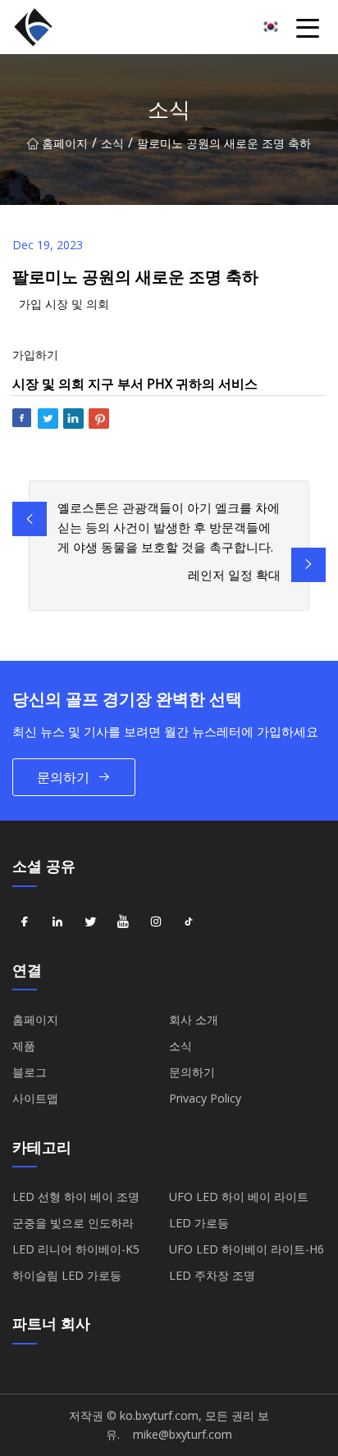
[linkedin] (57, 922)
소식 (112, 143)
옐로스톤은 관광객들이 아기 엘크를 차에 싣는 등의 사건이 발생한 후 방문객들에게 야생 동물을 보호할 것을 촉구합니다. (168, 527)
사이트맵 (35, 1098)
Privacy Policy (205, 1098)
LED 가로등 (199, 1223)
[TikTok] (188, 922)
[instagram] (156, 922)
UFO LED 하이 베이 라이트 (238, 1196)
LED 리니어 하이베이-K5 (75, 1249)
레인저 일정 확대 (234, 574)
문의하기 (63, 777)
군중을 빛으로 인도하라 (73, 1223)
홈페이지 (65, 143)
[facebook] (24, 922)
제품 (23, 1045)
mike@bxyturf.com (182, 1434)
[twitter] (90, 922)
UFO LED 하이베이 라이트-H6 (246, 1249)
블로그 (29, 1072)
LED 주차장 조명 (212, 1275)
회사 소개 (193, 1019)
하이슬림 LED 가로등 (66, 1275)
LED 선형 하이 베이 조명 (75, 1196)
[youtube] (123, 922)
